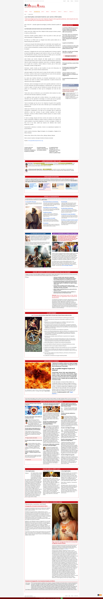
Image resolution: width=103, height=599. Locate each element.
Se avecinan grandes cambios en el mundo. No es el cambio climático (42, 149)
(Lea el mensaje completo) (67, 265)
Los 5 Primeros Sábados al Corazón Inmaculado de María (46, 186)
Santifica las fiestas (47, 212)
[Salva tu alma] (34, 7)
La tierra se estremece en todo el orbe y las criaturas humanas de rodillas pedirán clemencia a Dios (70, 47)
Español (66, 595)
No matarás (45, 223)
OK (61, 598)
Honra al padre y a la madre (49, 218)
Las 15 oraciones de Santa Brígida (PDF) (60, 185)
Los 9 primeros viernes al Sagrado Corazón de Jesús (33, 185)
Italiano (72, 595)
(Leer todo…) (66, 549)
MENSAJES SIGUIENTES (70, 56)
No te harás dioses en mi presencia (50, 201)
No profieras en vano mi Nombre (50, 207)
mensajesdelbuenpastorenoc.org (35, 140)
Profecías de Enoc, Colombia (70, 59)
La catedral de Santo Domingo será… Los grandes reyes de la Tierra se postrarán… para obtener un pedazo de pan (54, 150)
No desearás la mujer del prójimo (68, 214)
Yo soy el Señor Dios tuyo (30, 201)
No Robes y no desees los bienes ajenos (69, 220)
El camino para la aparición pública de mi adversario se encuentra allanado (70, 69)
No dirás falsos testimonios (67, 208)
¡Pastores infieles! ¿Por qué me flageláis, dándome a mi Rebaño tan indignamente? (70, 74)
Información (76, 595)
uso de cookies (57, 598)
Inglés (69, 595)
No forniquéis (64, 201)
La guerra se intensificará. (68, 43)
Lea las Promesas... (28, 188)
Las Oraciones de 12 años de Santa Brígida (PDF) (73, 185)
